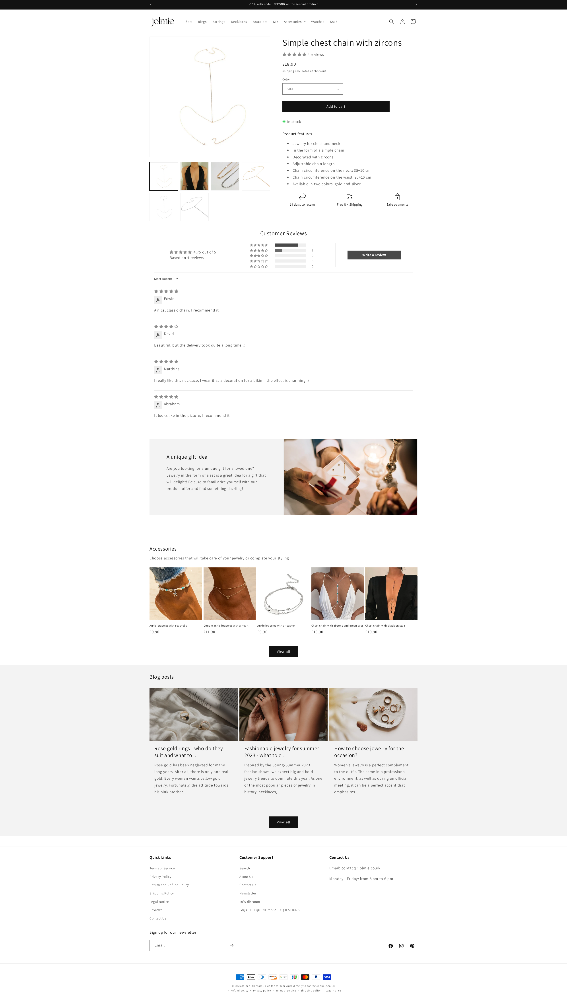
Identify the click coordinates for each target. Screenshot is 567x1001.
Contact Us (158, 918)
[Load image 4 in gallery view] (256, 176)
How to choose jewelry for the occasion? (369, 752)
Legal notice (333, 990)
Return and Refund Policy (169, 884)
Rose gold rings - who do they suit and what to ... (188, 752)
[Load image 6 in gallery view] (194, 207)
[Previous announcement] (151, 4)
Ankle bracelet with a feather (276, 625)
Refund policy (239, 990)
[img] (166, 291)
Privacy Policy (160, 876)
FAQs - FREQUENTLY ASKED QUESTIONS (269, 910)
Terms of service (286, 990)
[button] (294, 22)
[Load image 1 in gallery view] (164, 176)
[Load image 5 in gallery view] (164, 207)
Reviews (156, 910)
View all (283, 651)
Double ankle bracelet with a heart (226, 625)
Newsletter (247, 893)
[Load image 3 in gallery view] (225, 176)
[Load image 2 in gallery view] (194, 176)
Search (244, 868)
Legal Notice (159, 901)
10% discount (249, 901)
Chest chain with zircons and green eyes (337, 625)
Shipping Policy (162, 893)
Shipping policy (311, 990)
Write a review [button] (374, 255)
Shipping (288, 71)
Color (286, 79)
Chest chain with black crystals (385, 625)
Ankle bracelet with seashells (168, 625)
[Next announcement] (416, 4)
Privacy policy (262, 990)
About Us (246, 876)
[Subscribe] (231, 945)
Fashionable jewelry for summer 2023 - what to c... (281, 752)
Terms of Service (162, 868)
